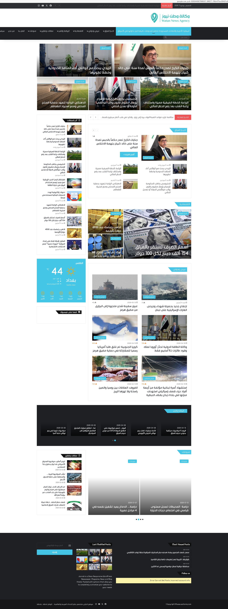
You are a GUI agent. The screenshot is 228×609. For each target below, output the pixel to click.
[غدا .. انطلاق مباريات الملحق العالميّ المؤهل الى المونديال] (84, 425)
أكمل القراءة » (128, 155)
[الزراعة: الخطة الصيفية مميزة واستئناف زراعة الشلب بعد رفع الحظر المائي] (165, 93)
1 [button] (115, 440)
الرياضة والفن (64, 31)
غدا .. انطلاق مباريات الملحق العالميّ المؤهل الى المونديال (85, 430)
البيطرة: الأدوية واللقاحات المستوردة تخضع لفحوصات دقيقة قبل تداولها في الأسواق (153, 31)
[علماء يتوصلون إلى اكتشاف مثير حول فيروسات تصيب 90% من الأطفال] (113, 486)
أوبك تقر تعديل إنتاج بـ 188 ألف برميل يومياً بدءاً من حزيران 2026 (106, 256)
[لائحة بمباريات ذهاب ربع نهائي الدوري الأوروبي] (144, 425)
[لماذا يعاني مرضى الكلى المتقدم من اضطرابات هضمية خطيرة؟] (165, 486)
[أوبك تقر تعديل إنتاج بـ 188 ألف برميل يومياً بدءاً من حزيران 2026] (105, 246)
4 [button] (136, 519)
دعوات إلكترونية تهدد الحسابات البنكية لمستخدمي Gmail (53, 195)
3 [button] (138, 519)
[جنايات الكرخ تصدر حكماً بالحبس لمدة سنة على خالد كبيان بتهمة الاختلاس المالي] (152, 60)
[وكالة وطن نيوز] (170, 17)
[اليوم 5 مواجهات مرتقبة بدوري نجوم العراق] (174, 425)
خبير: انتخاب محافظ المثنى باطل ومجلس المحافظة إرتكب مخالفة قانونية (142, 117)
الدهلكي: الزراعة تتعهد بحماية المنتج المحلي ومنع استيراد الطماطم (107, 187)
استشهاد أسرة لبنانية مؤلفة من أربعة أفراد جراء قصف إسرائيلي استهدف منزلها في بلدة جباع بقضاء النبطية (165, 391)
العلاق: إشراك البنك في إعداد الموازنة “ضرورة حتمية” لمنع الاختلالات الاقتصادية (53, 244)
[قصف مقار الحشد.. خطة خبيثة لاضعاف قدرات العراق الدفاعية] (74, 506)
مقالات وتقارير (47, 31)
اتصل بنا (21, 31)
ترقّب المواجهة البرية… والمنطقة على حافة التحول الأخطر (54, 477)
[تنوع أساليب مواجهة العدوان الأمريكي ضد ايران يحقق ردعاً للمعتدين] (74, 465)
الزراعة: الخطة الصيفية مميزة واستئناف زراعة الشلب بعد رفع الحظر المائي (107, 171)
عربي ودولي (93, 31)
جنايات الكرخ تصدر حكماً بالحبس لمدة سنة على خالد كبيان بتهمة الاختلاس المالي (117, 144)
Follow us (186, 573)
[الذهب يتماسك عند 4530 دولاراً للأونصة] (105, 221)
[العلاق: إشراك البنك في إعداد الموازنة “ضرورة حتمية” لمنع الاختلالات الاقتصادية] (74, 245)
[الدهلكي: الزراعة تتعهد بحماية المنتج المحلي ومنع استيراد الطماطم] (62, 93)
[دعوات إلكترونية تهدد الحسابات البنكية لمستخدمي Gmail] (74, 196)
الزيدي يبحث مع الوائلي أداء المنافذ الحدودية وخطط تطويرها (158, 171)
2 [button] (112, 440)
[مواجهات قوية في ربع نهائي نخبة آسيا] (54, 425)
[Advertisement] (88, 17)
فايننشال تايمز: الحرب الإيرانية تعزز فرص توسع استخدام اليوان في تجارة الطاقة (127, 5)
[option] (114, 77)
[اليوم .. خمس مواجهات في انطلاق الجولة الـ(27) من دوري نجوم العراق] (114, 425)
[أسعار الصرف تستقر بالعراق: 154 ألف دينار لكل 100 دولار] (157, 234)
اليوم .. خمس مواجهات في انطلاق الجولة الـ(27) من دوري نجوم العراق (114, 430)
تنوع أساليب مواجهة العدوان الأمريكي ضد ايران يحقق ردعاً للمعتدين (53, 464)
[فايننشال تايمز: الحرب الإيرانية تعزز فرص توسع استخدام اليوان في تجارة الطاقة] (74, 183)
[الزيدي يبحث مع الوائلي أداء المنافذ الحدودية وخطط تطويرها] (75, 60)
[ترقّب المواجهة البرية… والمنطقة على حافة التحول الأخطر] (74, 478)
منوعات (33, 31)
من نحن (11, 31)
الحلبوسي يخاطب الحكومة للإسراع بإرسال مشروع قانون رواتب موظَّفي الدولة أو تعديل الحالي (117, 102)
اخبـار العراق (109, 31)
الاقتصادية (79, 31)
